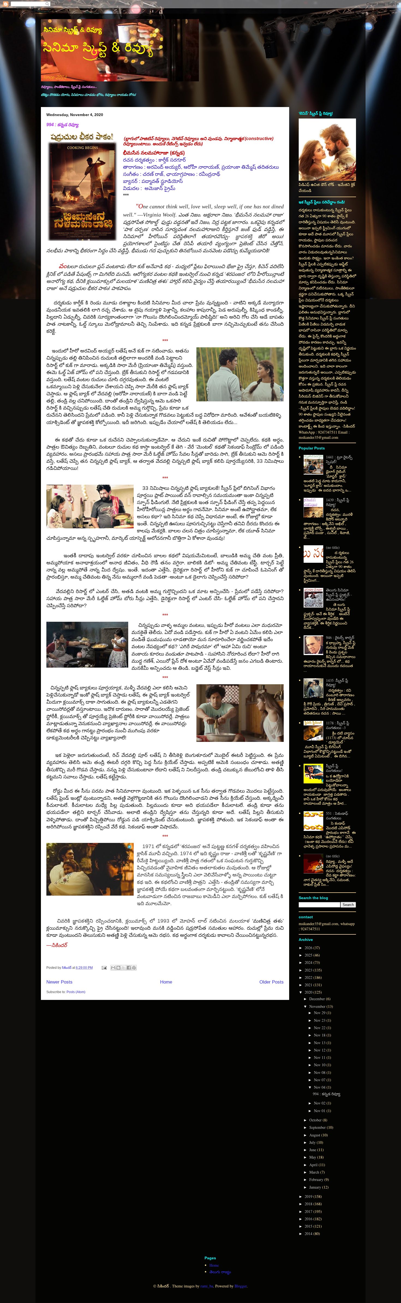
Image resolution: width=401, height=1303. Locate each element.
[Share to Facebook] (128, 967)
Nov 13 (320, 1042)
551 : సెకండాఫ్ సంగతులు (337, 816)
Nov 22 (320, 1027)
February (316, 1179)
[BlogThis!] (118, 967)
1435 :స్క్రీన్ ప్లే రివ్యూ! (337, 683)
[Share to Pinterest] (134, 967)
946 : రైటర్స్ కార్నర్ (340, 637)
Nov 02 (320, 1103)
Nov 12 (320, 1050)
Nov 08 (320, 1072)
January (315, 1187)
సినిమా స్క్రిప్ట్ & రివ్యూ (73, 29)
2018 (309, 1203)
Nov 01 (320, 1110)
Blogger (241, 1286)
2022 (309, 977)
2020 (309, 992)
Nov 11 (320, 1057)
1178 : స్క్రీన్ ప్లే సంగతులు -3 (337, 725)
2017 (309, 1211)
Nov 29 (320, 1012)
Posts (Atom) (76, 992)
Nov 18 (320, 1035)
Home (166, 982)
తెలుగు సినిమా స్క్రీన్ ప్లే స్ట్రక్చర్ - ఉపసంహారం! (339, 594)
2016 (309, 1218)
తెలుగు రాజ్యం (220, 1271)
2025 (309, 955)
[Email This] (113, 967)
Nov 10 (320, 1064)
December (317, 998)
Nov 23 (320, 1020)
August (315, 1135)
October (316, 1120)
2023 (309, 970)
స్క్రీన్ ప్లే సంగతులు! (334, 768)
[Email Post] (103, 968)
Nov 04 (320, 1087)
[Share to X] (123, 967)
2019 (309, 1196)
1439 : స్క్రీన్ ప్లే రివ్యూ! (337, 502)
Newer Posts (59, 982)
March (314, 1172)
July (313, 1142)
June (313, 1149)
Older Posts (271, 982)
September (318, 1127)
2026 (309, 947)
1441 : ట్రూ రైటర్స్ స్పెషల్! (339, 459)
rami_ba (206, 1286)
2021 (309, 984)
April (314, 1164)
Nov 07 (320, 1079)
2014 (309, 1233)
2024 (309, 962)
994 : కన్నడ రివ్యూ (62, 124)
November (318, 1006)
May (313, 1157)
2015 (309, 1226)
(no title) (333, 547)
